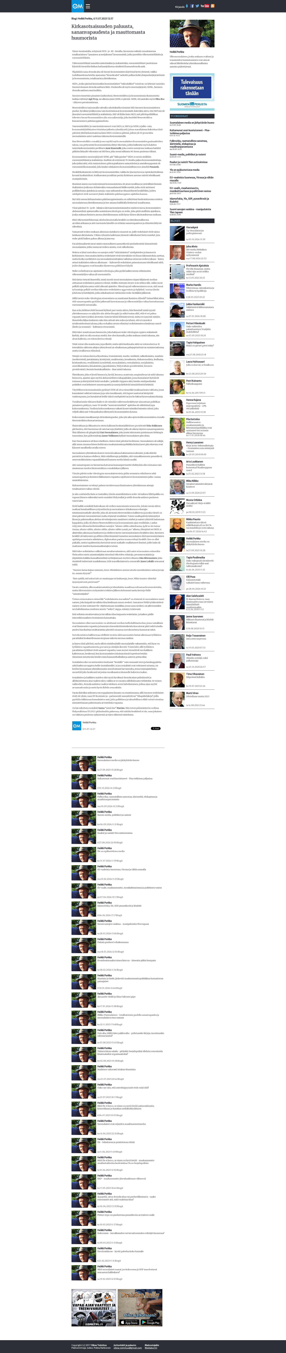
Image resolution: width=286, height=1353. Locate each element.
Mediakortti (151, 1348)
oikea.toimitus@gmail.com (128, 1348)
